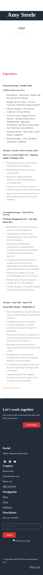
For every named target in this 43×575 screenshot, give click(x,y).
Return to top (35, 567)
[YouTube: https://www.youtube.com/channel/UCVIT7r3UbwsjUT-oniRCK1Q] (15, 462)
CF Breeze (7, 3)
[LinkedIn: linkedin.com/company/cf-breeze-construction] (10, 462)
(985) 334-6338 (9, 486)
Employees (7, 507)
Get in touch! (32, 425)
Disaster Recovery (15, 388)
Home (5, 497)
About (5, 502)
